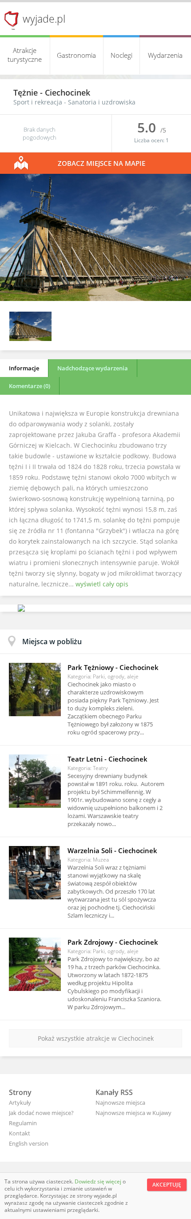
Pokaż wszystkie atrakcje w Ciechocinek (96, 1038)
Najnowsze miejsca (120, 1103)
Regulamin (23, 1123)
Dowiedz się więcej (99, 1181)
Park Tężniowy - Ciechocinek (113, 667)
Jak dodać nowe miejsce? (41, 1113)
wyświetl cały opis (102, 584)
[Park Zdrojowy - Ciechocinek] (35, 964)
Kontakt (19, 1133)
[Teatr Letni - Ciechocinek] (35, 781)
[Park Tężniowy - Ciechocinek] (35, 689)
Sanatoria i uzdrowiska (101, 102)
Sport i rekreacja (37, 102)
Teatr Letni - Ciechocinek (107, 758)
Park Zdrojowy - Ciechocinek (113, 942)
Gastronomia (76, 55)
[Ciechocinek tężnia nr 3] (95, 298)
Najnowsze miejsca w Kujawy (133, 1113)
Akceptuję (166, 1184)
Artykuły (20, 1103)
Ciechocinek (67, 92)
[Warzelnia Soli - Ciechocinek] (35, 872)
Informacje (24, 368)
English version (28, 1143)
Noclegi (121, 55)
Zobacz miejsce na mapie (101, 163)
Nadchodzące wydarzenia (92, 368)
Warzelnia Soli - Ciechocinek (112, 850)
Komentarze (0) (29, 386)
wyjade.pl (44, 19)
